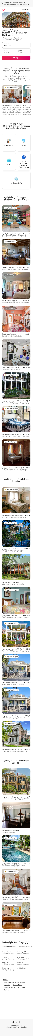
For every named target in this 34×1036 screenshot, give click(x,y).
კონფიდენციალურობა (12, 1027)
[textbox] (9, 52)
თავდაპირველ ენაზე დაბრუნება (19, 4)
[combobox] (16, 46)
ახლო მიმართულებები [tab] (9, 946)
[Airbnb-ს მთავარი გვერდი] (3, 9)
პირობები (24, 1027)
